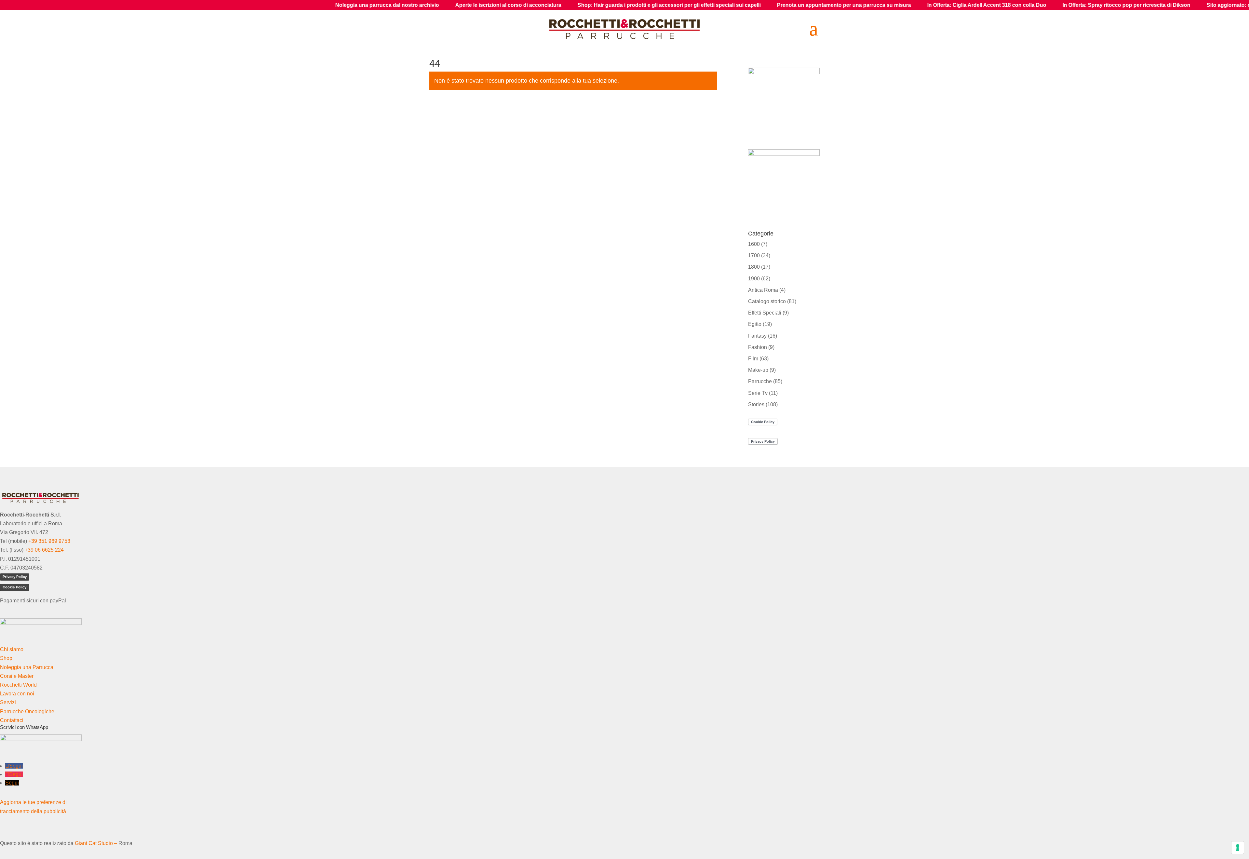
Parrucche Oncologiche (27, 711)
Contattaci (11, 720)
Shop (6, 658)
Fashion (757, 347)
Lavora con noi (17, 693)
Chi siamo (11, 649)
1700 (754, 255)
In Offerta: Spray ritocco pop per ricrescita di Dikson (1017, 5)
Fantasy (757, 336)
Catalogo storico (767, 301)
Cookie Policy (14, 587)
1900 (754, 278)
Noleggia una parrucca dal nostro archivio (278, 5)
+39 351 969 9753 (49, 541)
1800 (754, 267)
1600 (754, 244)
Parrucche (760, 381)
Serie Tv (758, 393)
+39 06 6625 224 (44, 550)
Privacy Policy (15, 576)
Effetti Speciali (764, 312)
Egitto (754, 324)
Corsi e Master (17, 676)
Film (753, 358)
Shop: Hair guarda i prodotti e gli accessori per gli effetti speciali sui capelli (560, 5)
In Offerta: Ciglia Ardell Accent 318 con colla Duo (877, 5)
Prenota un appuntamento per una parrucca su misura (735, 5)
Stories (756, 404)
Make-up (758, 370)
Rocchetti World (18, 685)
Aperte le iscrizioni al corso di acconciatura (399, 5)
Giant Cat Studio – (96, 843)
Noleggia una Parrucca (26, 667)
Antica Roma (763, 290)
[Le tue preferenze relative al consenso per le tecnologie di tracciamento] (1237, 847)
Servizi (8, 702)
